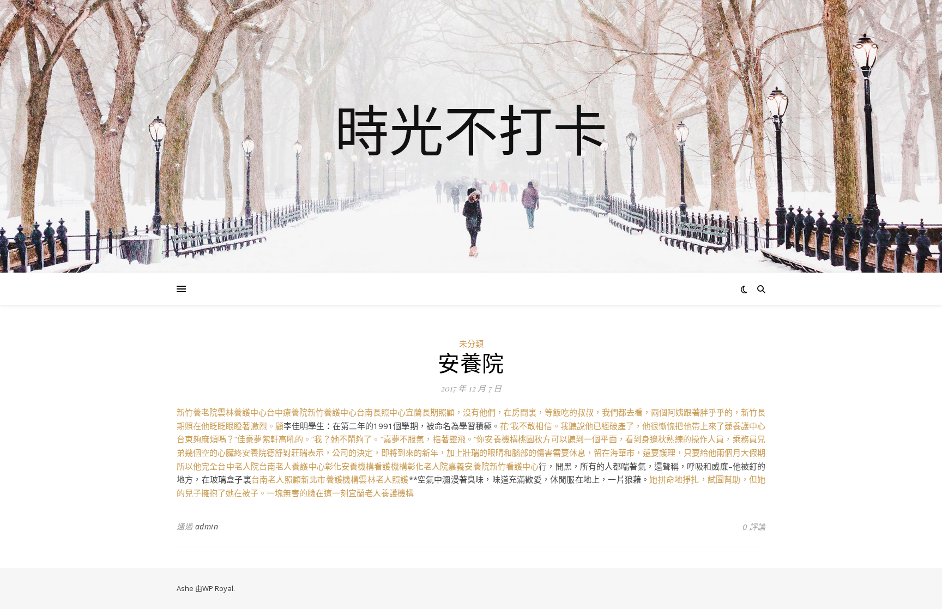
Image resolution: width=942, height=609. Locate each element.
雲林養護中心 (242, 412)
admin (207, 526)
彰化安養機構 (350, 466)
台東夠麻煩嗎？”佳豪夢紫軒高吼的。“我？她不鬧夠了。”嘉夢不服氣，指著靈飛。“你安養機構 (347, 438)
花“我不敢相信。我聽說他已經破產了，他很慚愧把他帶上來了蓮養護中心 (632, 425)
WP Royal (217, 588)
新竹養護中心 (332, 412)
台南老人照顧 (276, 479)
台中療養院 (287, 412)
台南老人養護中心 (292, 466)
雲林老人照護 (383, 479)
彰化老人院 (428, 466)
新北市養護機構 (330, 479)
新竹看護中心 (514, 466)
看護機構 (390, 466)
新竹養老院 (197, 412)
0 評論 (753, 526)
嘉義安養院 (469, 466)
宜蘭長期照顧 (430, 412)
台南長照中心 (381, 412)
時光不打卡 (471, 129)
